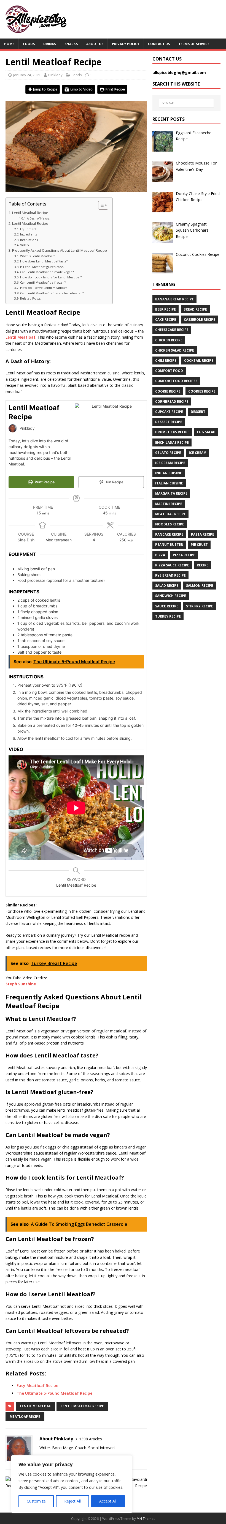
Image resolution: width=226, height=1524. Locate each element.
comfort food (169, 370)
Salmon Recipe (199, 585)
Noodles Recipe (169, 524)
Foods (29, 44)
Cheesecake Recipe (172, 329)
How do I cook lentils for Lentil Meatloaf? (51, 277)
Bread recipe (195, 309)
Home (9, 44)
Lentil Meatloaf (21, 337)
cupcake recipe (169, 411)
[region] (71, 1484)
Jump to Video (81, 89)
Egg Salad (206, 432)
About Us (94, 44)
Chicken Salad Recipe (174, 350)
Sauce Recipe (166, 606)
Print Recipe (114, 89)
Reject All (72, 1501)
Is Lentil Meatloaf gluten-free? (42, 267)
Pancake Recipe (169, 534)
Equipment (28, 229)
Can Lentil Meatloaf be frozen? (43, 282)
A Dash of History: (38, 218)
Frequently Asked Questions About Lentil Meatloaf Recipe (59, 250)
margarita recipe (171, 493)
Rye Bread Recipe (170, 575)
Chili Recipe (165, 360)
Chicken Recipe (168, 340)
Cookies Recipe (202, 391)
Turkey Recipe (168, 616)
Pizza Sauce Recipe (172, 565)
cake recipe (165, 319)
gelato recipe (168, 452)
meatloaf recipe (25, 1416)
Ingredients (29, 234)
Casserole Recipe (199, 319)
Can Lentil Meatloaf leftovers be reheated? (52, 293)
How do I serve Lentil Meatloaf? (43, 288)
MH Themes (146, 1518)
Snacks (71, 44)
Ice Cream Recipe (170, 463)
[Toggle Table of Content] (100, 205)
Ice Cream (197, 452)
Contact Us (159, 44)
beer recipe (165, 309)
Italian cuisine (169, 483)
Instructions (29, 240)
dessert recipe (168, 422)
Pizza (160, 555)
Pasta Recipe (202, 534)
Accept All (108, 1501)
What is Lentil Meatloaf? (37, 256)
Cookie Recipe (168, 391)
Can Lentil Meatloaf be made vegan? (47, 272)
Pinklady (55, 74)
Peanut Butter (169, 544)
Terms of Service (193, 44)
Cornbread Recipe (172, 401)
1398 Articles (90, 1438)
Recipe (202, 565)
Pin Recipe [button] (114, 482)
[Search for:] (186, 103)
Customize (36, 1501)
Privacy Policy (125, 44)
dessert (198, 411)
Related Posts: (30, 298)
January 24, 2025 (26, 74)
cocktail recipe (198, 360)
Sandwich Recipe (170, 595)
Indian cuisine (168, 473)
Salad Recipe (166, 585)
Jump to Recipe (44, 89)
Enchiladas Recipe (172, 442)
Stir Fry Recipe (199, 606)
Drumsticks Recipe (172, 432)
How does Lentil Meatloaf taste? (44, 261)
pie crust (199, 544)
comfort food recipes (176, 381)
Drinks (49, 44)
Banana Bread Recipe (174, 299)
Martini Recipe (168, 503)
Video (24, 245)
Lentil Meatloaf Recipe (30, 212)
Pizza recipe (184, 555)
